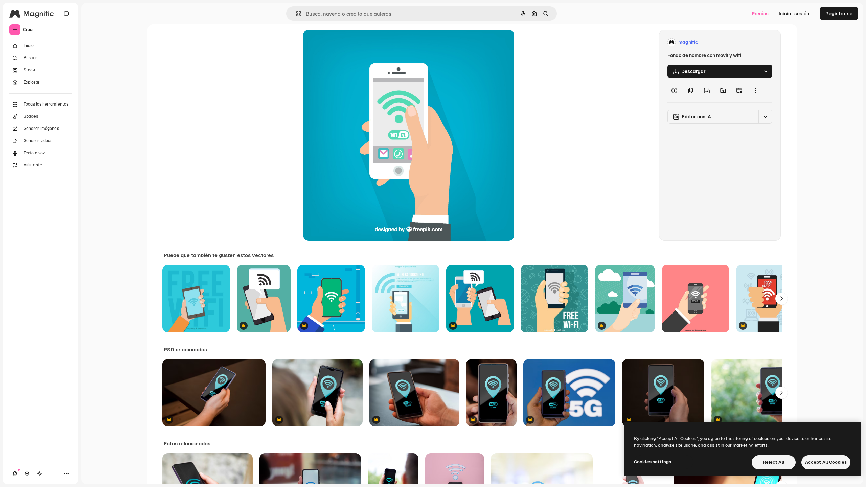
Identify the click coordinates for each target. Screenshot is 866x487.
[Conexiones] (14, 473)
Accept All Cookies (826, 462)
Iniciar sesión (794, 13)
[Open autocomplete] (296, 13)
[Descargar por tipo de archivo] (765, 71)
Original (346, 42)
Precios (760, 13)
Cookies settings (652, 462)
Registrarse (838, 13)
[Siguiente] (781, 298)
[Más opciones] (755, 90)
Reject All (773, 462)
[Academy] (27, 473)
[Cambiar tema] (39, 473)
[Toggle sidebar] (66, 13)
